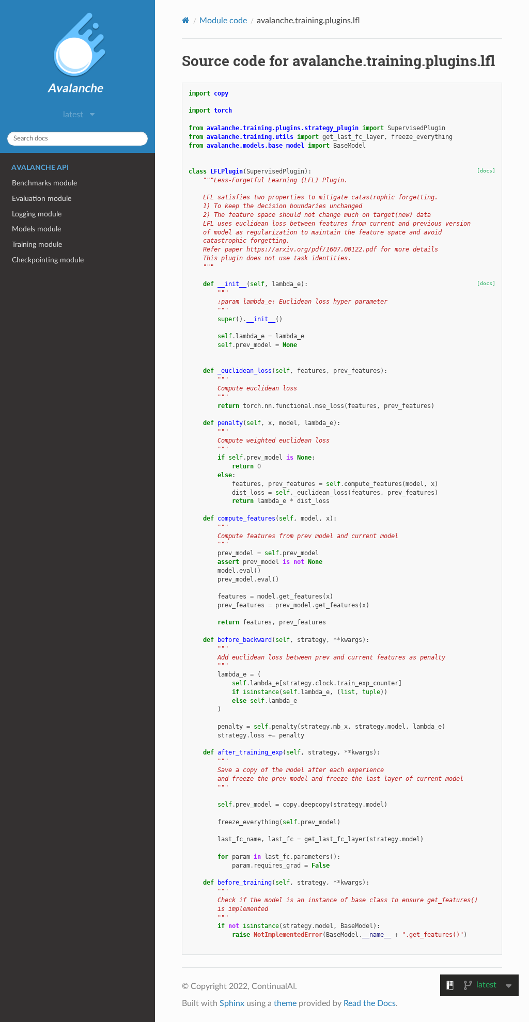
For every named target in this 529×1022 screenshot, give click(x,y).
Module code (223, 21)
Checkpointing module (48, 260)
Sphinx (232, 1003)
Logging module (36, 214)
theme (285, 1003)
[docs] (486, 171)
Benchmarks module (44, 183)
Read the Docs (370, 1003)
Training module (37, 244)
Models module (36, 229)
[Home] (186, 20)
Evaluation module (41, 198)
